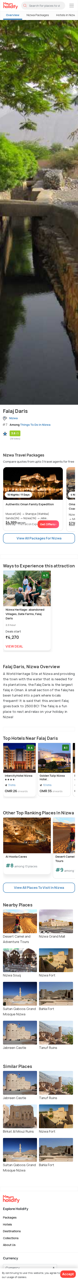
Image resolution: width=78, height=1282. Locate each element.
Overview (12, 15)
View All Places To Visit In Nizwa (39, 887)
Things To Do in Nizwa (35, 425)
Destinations (12, 1231)
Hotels (7, 1224)
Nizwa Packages (38, 15)
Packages (10, 1217)
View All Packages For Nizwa (39, 538)
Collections (11, 1238)
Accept (68, 1274)
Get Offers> (48, 524)
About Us (9, 1245)
